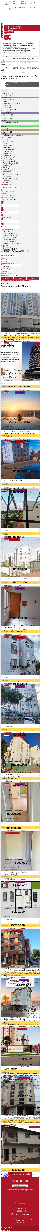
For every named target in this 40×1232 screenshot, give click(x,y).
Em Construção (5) (10, 233)
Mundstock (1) (8, 151)
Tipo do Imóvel (6, 96)
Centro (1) (7, 167)
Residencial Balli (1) (10, 249)
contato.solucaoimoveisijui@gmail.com (20, 1190)
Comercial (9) (8, 115)
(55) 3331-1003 (21, 1208)
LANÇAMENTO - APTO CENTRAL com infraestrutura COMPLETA (19, 382)
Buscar (7, 278)
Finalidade (4, 90)
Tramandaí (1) (8, 177)
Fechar (33, 278)
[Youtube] (20, 1200)
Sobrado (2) (7, 111)
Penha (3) (7, 153)
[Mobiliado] (6, 261)
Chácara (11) (7, 105)
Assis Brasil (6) (8, 141)
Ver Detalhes (20, 392)
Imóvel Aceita (5, 268)
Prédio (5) (7, 117)
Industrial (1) (8, 147)
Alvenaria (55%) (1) (10, 237)
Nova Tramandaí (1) (10, 179)
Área (2, 201)
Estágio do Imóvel (7, 229)
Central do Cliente (20, 1186)
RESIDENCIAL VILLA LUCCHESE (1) (16, 251)
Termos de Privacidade (11, 53)
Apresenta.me (6, 1227)
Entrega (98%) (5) (10, 235)
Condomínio (5, 245)
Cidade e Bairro (6, 137)
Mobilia (3, 258)
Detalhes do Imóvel (7, 263)
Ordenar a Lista (6, 273)
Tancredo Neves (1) (10, 163)
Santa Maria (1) (8, 173)
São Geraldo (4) (9, 157)
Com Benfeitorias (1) (10, 123)
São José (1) (7, 159)
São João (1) (7, 171)
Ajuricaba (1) (7, 165)
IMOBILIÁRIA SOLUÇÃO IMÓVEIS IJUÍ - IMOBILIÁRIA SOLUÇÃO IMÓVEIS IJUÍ (20, 3)
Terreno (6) (7, 119)
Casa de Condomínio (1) (12, 103)
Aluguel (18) (8, 94)
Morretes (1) (7, 183)
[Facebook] (20, 1194)
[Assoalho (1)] (11, 266)
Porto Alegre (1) (9, 169)
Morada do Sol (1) (9, 149)
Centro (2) (7, 143)
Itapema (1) (7, 181)
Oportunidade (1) (9, 241)
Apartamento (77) (10, 99)
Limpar (20, 278)
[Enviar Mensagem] (1, 74)
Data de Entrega (6, 253)
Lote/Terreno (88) (10, 109)
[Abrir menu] (0, 23)
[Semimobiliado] (6, 260)
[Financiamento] (7, 270)
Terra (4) (6, 124)
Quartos (3, 190)
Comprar (6, 392)
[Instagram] (20, 1197)
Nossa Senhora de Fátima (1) (14, 175)
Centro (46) (7, 145)
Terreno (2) (7, 132)
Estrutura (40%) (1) (10, 239)
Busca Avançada (8, 280)
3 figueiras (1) (8, 247)
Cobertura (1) (8, 107)
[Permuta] (7, 271)
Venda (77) (7, 92)
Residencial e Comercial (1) (13, 136)
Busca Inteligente (6, 184)
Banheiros (4, 193)
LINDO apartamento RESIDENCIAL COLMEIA (17, 578)
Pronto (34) (7, 231)
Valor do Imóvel (6, 217)
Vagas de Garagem (7, 197)
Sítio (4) (6, 128)
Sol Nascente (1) (9, 161)
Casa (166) (6, 101)
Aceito (22, 53)
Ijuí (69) (6, 139)
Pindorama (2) (8, 155)
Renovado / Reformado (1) (13, 243)
